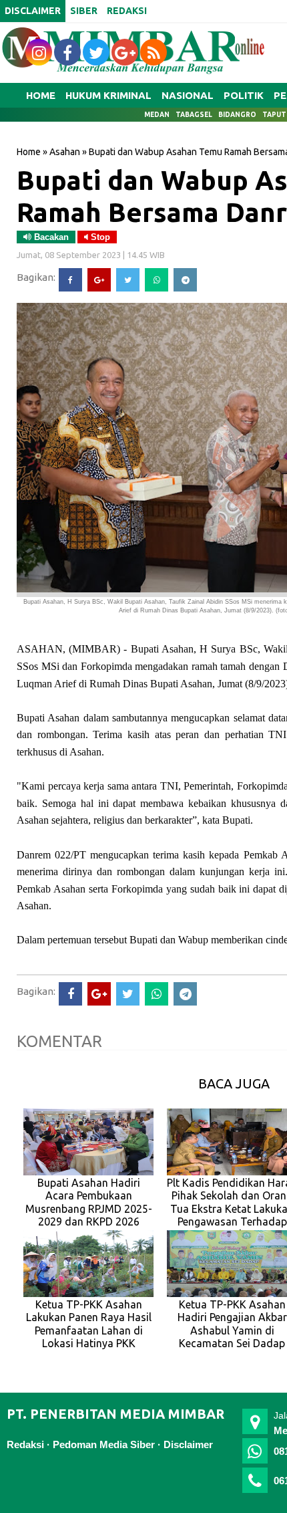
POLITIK (244, 95)
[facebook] (67, 52)
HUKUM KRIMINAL (108, 95)
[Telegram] (185, 280)
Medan (157, 114)
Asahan (64, 151)
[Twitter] (127, 280)
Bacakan (50, 237)
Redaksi (25, 1444)
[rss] (153, 52)
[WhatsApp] (156, 280)
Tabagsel (194, 114)
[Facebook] (70, 280)
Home (40, 95)
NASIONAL (188, 95)
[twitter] (96, 52)
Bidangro (237, 114)
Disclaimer (188, 1444)
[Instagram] (38, 52)
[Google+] (99, 280)
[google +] (124, 52)
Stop (99, 237)
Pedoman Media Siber (104, 1444)
